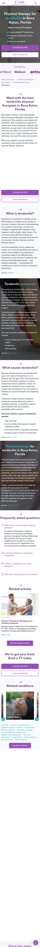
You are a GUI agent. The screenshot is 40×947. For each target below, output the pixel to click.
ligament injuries (8, 727)
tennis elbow (17, 737)
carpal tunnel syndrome (21, 725)
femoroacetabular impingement (13, 732)
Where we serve (7, 79)
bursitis (20, 727)
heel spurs (5, 737)
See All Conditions (20, 745)
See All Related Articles (20, 643)
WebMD (11, 273)
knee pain (5, 725)
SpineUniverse (13, 505)
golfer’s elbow (20, 740)
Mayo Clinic (12, 353)
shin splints (29, 727)
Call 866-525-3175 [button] (20, 48)
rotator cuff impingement (11, 735)
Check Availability (20, 55)
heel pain (27, 735)
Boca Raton (5, 82)
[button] (3, 2)
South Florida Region (25, 79)
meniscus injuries (8, 730)
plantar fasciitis (30, 737)
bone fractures (7, 740)
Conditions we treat (21, 82)
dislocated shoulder (25, 730)
